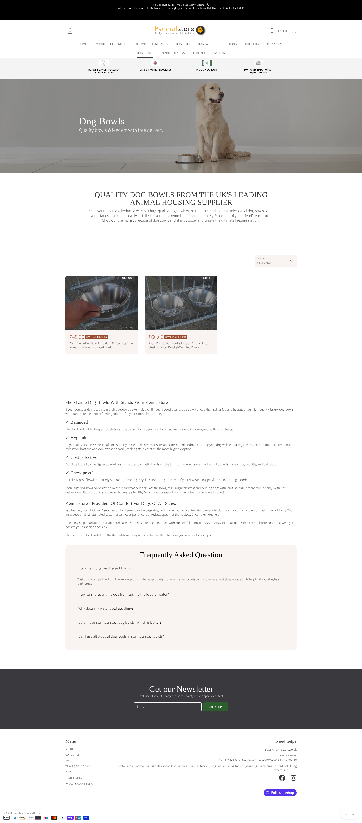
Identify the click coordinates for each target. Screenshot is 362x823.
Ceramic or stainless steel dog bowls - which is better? (119, 622)
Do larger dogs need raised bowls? (104, 568)
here (216, 514)
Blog (68, 772)
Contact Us (72, 755)
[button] (279, 31)
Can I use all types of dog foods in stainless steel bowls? (121, 636)
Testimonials (73, 778)
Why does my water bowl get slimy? (105, 608)
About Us (71, 749)
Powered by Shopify (35, 813)
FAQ (67, 761)
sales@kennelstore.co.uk (281, 749)
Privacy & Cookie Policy (79, 784)
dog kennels (127, 510)
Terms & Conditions (77, 766)
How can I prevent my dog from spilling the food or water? (123, 594)
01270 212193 (288, 754)
